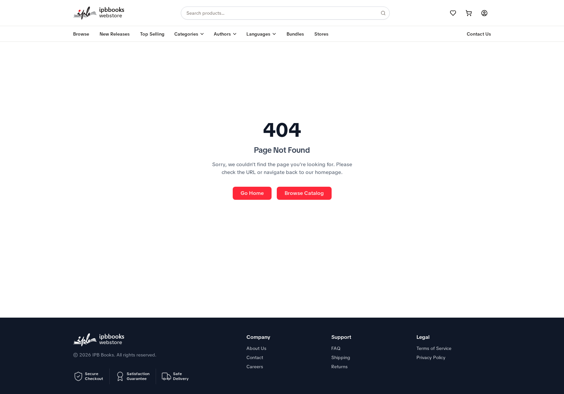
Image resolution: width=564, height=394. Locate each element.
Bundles (295, 34)
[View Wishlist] (453, 13)
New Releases (115, 34)
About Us (256, 348)
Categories (186, 34)
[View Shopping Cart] (468, 13)
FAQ (335, 348)
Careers (254, 367)
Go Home (252, 193)
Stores (321, 34)
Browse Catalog (304, 193)
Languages (258, 34)
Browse (81, 34)
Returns (339, 367)
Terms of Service (433, 348)
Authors (222, 34)
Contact (254, 357)
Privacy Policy (431, 357)
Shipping (340, 357)
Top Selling (152, 34)
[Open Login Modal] (484, 13)
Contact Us (479, 34)
